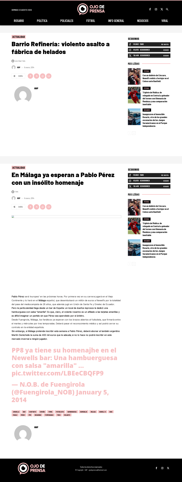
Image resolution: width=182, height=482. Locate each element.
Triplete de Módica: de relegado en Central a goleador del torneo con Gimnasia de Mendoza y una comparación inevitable (156, 98)
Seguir (166, 50)
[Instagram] (156, 9)
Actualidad (18, 36)
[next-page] (134, 133)
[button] (167, 9)
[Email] (48, 76)
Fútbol (146, 71)
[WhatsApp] (42, 76)
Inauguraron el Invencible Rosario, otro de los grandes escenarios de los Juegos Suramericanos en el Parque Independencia (155, 120)
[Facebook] (150, 9)
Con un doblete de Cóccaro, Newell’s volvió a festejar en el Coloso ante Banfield (156, 78)
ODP (18, 67)
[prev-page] (129, 133)
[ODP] (14, 67)
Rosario (147, 110)
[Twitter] (161, 9)
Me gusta (165, 44)
